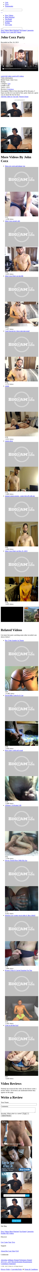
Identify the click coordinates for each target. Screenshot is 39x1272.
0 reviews (10, 89)
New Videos (9, 15)
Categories (8, 21)
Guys (7, 4)
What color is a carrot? (14, 1113)
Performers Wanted (25, 1260)
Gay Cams (8, 25)
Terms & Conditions (31, 1269)
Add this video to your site (10, 96)
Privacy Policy (5, 1269)
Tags (9, 1242)
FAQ (17, 1251)
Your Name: (5, 1102)
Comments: (4, 1106)
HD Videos (17, 32)
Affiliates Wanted (13, 1260)
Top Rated (8, 19)
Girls (6, 2)
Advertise (4, 1260)
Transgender (9, 6)
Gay (9, 83)
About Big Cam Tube (8, 1251)
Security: (4, 1113)
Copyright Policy (16, 1269)
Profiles (7, 23)
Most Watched (9, 17)
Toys (13, 1242)
